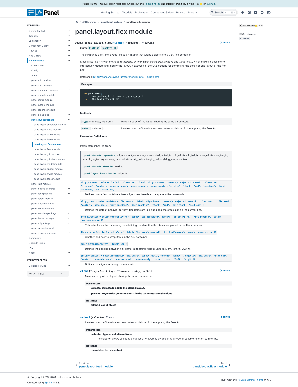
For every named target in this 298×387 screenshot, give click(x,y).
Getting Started (110, 12)
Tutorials (127, 12)
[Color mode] (242, 12)
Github (211, 3)
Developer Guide (37, 265)
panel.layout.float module (47, 149)
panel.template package (43, 213)
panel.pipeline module (42, 203)
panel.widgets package (43, 233)
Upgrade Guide (37, 243)
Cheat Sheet (37, 65)
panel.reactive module (42, 208)
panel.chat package (41, 85)
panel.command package (44, 90)
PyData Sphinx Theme (250, 379)
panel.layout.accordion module (50, 124)
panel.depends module (43, 109)
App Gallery (35, 55)
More (191, 12)
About (32, 252)
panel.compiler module (43, 95)
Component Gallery (162, 12)
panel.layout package (42, 119)
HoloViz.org (35, 273)
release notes (152, 3)
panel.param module (42, 198)
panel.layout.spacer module (48, 169)
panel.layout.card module (47, 134)
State (34, 75)
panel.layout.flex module (47, 144)
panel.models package (43, 188)
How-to (180, 12)
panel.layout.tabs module (47, 179)
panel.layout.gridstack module (49, 159)
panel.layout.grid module (46, 154)
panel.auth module (41, 80)
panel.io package (40, 114)
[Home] (77, 22)
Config (34, 70)
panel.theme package (42, 218)
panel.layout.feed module (47, 139)
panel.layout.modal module (48, 164)
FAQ (31, 247)
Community (35, 238)
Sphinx (48, 382)
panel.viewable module (43, 228)
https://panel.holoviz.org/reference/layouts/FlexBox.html (126, 76)
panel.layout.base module (47, 129)
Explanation (141, 12)
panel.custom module (42, 105)
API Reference (36, 60)
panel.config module (41, 100)
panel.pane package (41, 193)
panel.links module (41, 183)
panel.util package (40, 223)
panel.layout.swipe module (48, 174)
